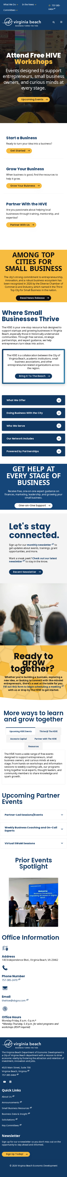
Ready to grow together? (33, 662)
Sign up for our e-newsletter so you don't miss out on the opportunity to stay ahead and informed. (31, 1143)
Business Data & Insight (15, 1113)
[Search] (53, 22)
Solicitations (8, 1119)
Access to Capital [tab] (18, 738)
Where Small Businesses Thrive (30, 316)
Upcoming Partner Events (31, 798)
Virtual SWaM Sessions (20, 843)
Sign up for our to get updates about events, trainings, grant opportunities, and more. (33, 548)
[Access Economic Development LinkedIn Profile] (10, 1081)
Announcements (11, 1102)
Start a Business (21, 137)
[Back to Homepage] (21, 1045)
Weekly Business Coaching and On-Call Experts (31, 829)
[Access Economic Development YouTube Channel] (4, 1081)
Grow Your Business (25, 169)
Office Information (30, 937)
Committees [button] (9, 10)
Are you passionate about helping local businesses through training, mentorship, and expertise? (32, 213)
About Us (7, 1096)
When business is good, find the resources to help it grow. (32, 176)
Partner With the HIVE (26, 204)
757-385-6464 (54, 7)
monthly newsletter (39, 545)
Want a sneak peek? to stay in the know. (33, 560)
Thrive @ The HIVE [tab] (48, 731)
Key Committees (10, 1125)
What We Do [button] (9, 4)
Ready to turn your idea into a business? (29, 143)
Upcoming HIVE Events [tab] (21, 731)
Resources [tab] (33, 746)
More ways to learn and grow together (34, 716)
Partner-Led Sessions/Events (24, 815)
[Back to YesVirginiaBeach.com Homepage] (21, 22)
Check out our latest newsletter (33, 560)
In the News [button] (28, 4)
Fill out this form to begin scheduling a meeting (32, 686)
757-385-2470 (10, 980)
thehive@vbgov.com (14, 1000)
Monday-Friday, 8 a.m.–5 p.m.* (30, 1024)
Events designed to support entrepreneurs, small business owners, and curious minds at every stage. (33, 79)
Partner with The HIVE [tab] (46, 738)
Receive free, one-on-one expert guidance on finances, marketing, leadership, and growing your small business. (33, 494)
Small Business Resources (16, 1108)
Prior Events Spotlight (33, 863)
